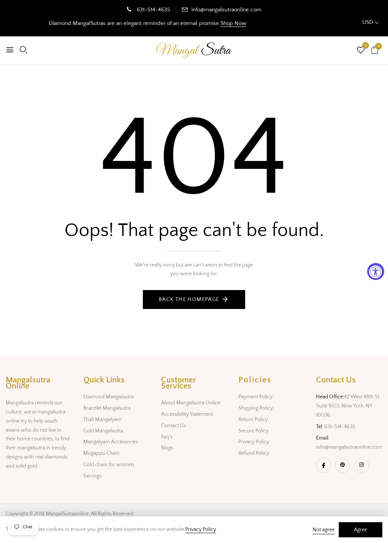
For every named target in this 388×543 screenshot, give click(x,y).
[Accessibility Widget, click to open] (375, 271)
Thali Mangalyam (102, 420)
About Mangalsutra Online (191, 403)
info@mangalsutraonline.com (226, 9)
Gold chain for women (108, 465)
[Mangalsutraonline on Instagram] (361, 465)
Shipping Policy (255, 408)
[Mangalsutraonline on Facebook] (323, 465)
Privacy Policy (253, 442)
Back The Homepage (189, 299)
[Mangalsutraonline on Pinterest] (342, 465)
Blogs (167, 448)
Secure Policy (253, 431)
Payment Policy (255, 397)
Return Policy (253, 420)
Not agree (324, 530)
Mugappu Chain (101, 453)
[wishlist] (361, 51)
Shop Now (227, 23)
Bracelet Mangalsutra (107, 408)
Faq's (166, 437)
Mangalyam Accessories (110, 442)
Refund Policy (253, 453)
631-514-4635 (152, 9)
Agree (360, 530)
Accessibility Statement (187, 414)
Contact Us (173, 426)
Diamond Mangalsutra (108, 397)
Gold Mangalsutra (103, 431)
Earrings (92, 476)
